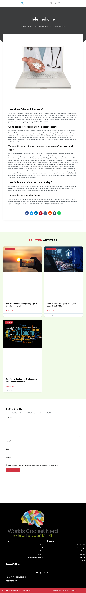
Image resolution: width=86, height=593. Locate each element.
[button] (51, 3)
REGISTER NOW (11, 581)
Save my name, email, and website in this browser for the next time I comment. (33, 465)
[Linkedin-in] (44, 573)
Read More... (10, 311)
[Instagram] (40, 573)
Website (8, 457)
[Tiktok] (47, 573)
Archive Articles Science (30, 26)
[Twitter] (37, 573)
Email (8, 449)
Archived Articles (44, 26)
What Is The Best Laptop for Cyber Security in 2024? (61, 304)
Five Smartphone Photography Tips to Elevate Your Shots (21, 304)
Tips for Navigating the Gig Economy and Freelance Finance (21, 380)
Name (8, 441)
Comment (9, 417)
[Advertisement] (43, 490)
